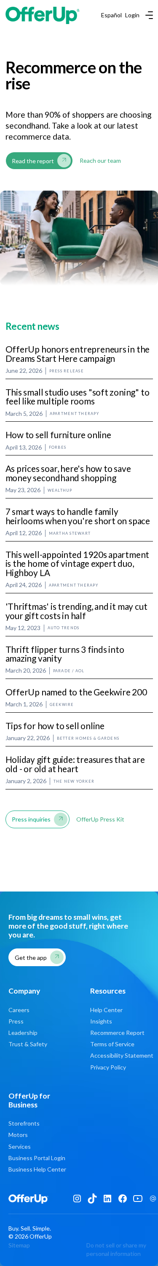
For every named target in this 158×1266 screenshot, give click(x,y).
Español (111, 15)
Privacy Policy (108, 1067)
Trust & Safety (27, 1044)
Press (16, 1021)
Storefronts (24, 1123)
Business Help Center (37, 1169)
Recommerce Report (117, 1032)
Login (132, 15)
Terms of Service (112, 1044)
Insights (101, 1021)
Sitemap (19, 1245)
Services (19, 1146)
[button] (148, 15)
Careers (18, 1009)
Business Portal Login (36, 1157)
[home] (42, 15)
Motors (18, 1134)
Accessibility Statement (121, 1055)
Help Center (106, 1009)
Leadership (22, 1032)
